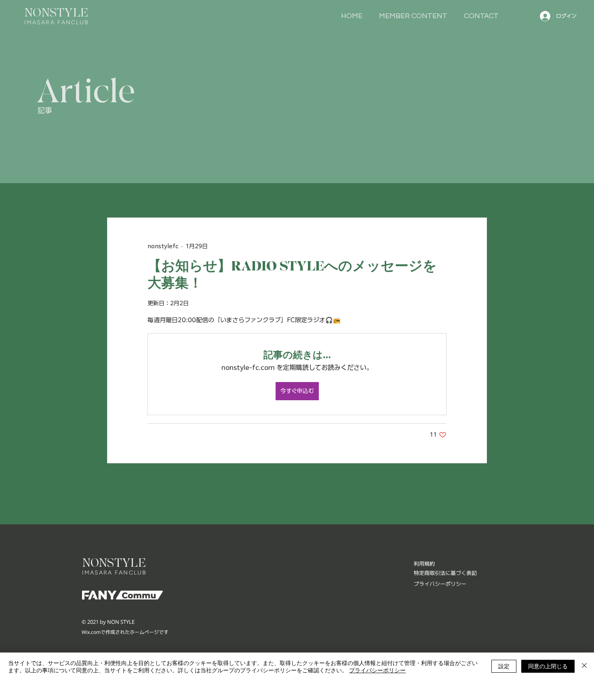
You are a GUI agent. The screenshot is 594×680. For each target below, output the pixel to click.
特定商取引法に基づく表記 (445, 573)
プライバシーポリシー (377, 670)
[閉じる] (584, 666)
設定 (504, 666)
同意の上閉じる (548, 666)
